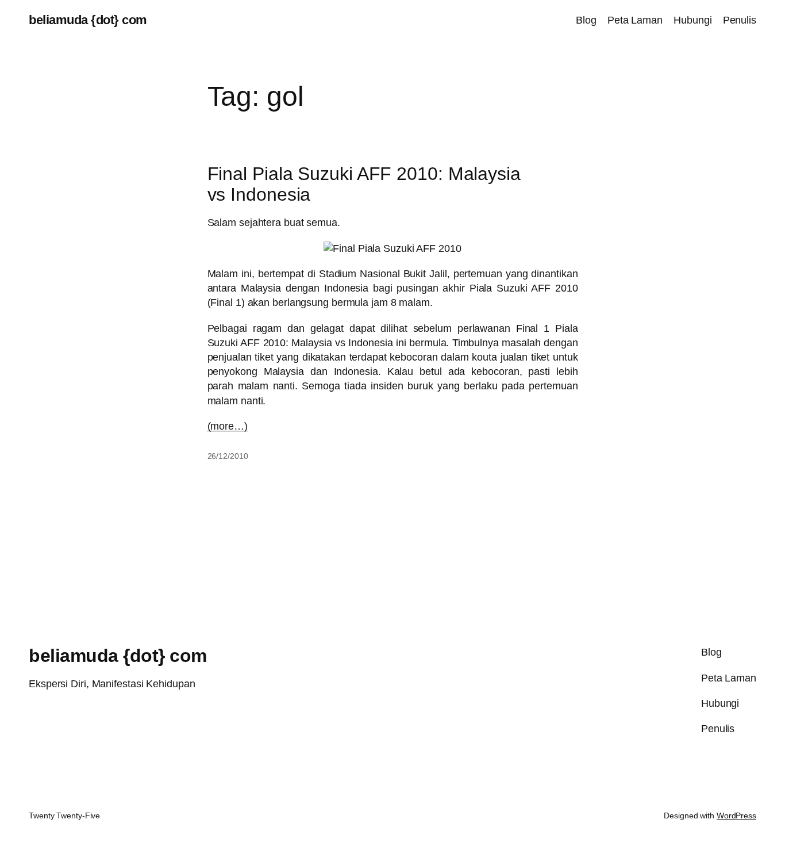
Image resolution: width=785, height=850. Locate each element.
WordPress (736, 815)
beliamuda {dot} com (88, 20)
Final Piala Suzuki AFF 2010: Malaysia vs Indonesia (364, 184)
